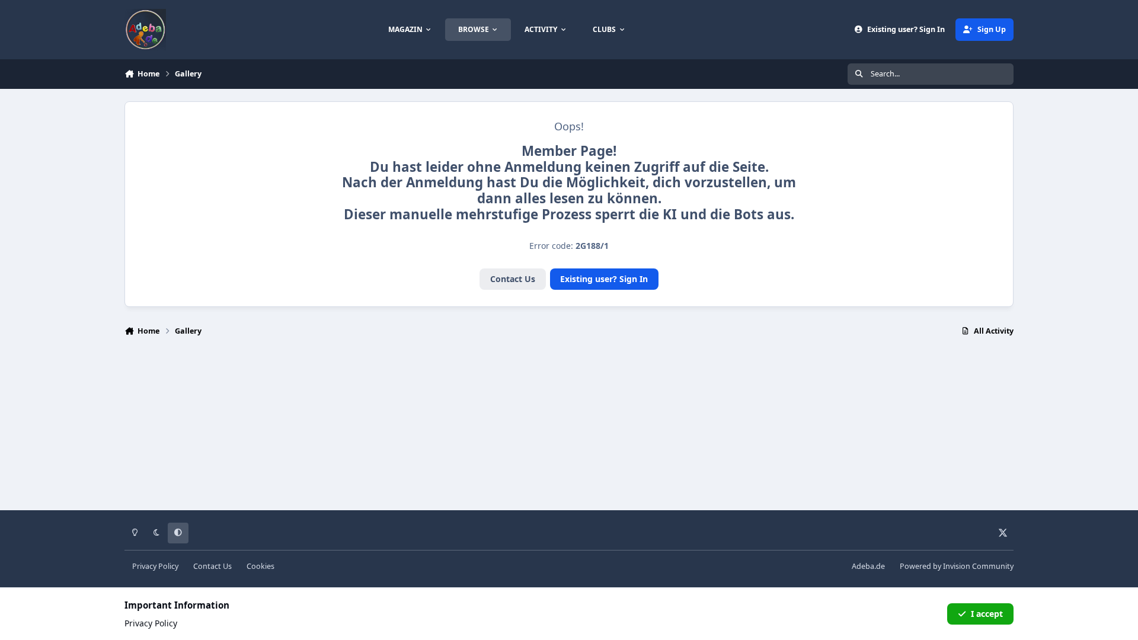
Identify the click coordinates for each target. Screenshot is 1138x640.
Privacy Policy (155, 566)
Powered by (957, 566)
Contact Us (512, 278)
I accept (987, 613)
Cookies (260, 566)
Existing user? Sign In (604, 278)
